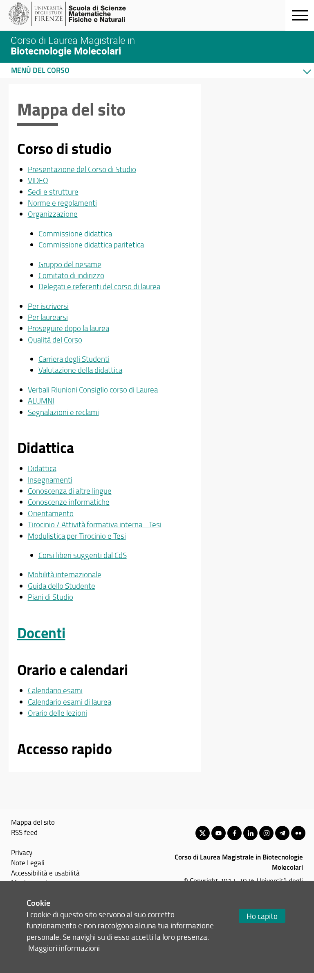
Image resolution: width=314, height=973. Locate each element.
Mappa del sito (33, 822)
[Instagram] (266, 833)
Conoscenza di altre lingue (70, 490)
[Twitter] (202, 833)
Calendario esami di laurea (69, 701)
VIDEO (38, 180)
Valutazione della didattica (80, 370)
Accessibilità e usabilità (45, 873)
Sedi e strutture (53, 191)
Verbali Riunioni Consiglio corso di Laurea (93, 389)
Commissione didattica (75, 233)
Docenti (41, 632)
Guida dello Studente (61, 586)
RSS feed (24, 832)
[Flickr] (298, 833)
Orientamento (51, 513)
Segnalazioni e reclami (63, 412)
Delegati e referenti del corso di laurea (99, 286)
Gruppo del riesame (69, 264)
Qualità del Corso (55, 339)
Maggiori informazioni (64, 947)
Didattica (42, 468)
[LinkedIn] (250, 833)
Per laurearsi (48, 317)
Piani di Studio (50, 597)
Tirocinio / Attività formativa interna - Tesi (94, 524)
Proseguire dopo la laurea (68, 328)
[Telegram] (282, 833)
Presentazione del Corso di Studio (82, 169)
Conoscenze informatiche (69, 502)
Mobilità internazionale (64, 574)
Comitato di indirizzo (71, 275)
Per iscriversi (48, 306)
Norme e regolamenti (62, 202)
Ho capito (262, 915)
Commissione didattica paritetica (91, 244)
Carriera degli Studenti (74, 359)
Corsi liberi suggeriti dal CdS (82, 555)
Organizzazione (53, 214)
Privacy (21, 852)
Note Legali (28, 862)
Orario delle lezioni (57, 713)
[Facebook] (234, 833)
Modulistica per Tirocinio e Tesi (77, 536)
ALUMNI (41, 400)
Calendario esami (55, 690)
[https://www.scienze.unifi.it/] (72, 14)
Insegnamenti (50, 479)
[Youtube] (218, 833)
